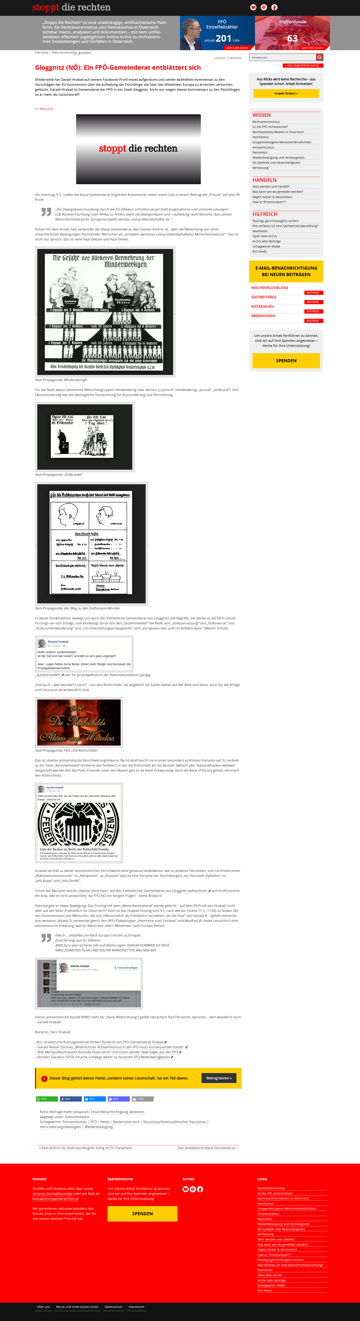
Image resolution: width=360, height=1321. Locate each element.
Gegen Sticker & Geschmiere (272, 197)
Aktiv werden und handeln (271, 186)
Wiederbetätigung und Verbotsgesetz (278, 157)
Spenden (286, 361)
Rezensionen (285, 318)
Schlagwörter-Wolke (266, 246)
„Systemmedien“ (48, 674)
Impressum (136, 1307)
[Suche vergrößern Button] (319, 57)
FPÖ (93, 1121)
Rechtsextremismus (266, 122)
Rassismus (259, 152)
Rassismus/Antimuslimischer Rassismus (174, 1121)
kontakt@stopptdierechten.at (55, 1198)
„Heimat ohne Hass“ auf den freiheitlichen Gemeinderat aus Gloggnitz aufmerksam (143, 890)
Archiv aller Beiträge (266, 241)
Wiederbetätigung (99, 1126)
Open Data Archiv (264, 236)
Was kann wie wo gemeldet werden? (277, 192)
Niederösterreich (126, 1121)
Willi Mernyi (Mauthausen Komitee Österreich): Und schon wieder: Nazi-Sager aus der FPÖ (106, 1052)
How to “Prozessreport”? (269, 202)
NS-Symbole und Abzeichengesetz (276, 162)
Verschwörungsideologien (60, 1126)
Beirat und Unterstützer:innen (77, 1307)
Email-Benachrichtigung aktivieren (117, 1111)
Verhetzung (260, 168)
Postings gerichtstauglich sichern (275, 221)
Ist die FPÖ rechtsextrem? (270, 127)
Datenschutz (113, 1307)
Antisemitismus (74, 1121)
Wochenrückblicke (285, 290)
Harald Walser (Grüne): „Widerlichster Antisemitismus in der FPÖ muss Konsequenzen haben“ (109, 1047)
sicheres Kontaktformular (52, 1193)
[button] (47, 1099)
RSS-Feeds (259, 251)
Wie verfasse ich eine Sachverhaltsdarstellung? (285, 226)
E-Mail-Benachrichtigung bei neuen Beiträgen (286, 271)
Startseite (41, 52)
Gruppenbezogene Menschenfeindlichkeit (281, 142)
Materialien (285, 308)
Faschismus (260, 137)
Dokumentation (62, 52)
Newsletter (260, 231)
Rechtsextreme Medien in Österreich (278, 132)
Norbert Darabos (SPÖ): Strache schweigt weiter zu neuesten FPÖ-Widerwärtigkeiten (102, 1057)
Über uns (43, 1307)
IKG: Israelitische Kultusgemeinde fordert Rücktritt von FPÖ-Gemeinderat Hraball (99, 1042)
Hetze (104, 1121)
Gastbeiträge (285, 299)
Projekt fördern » (286, 93)
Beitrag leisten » (218, 1078)
